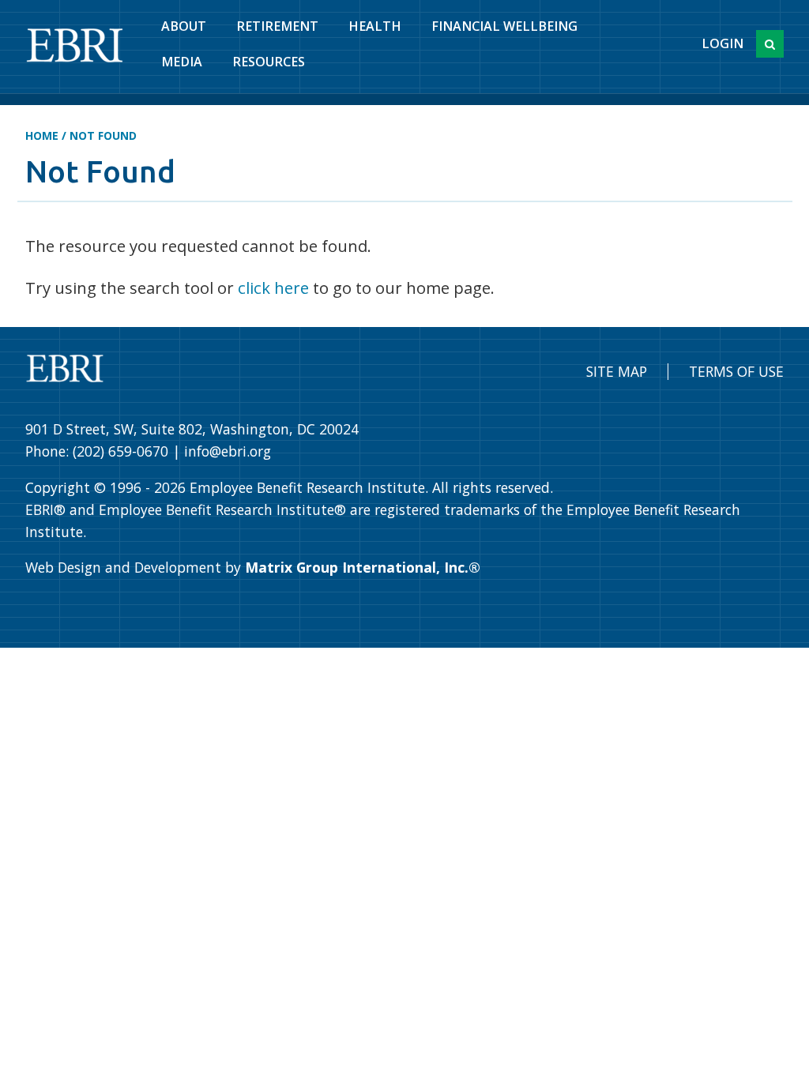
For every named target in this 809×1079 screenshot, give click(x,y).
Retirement (277, 26)
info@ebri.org (227, 451)
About (183, 26)
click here (273, 287)
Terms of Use (736, 371)
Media (181, 61)
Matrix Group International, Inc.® (362, 567)
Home (41, 135)
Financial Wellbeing (504, 26)
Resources (268, 61)
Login (722, 43)
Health (374, 26)
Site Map (616, 371)
